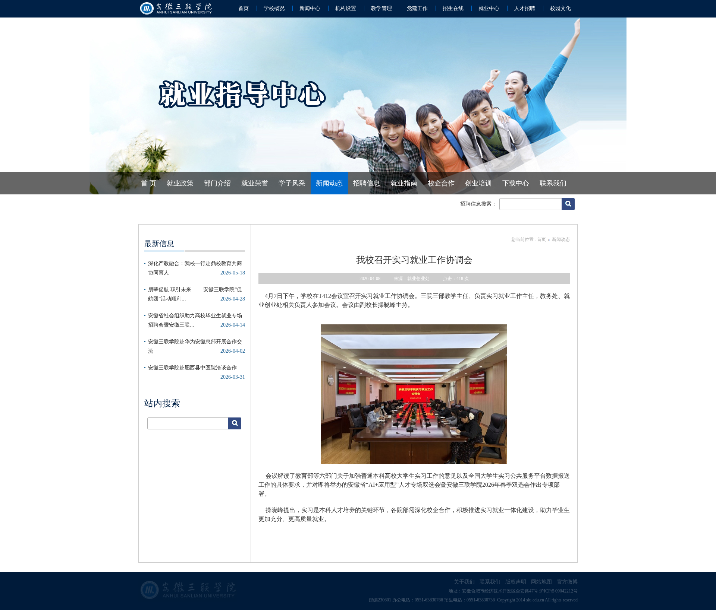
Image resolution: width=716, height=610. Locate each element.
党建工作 (417, 8)
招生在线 (453, 8)
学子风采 (292, 183)
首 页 (148, 183)
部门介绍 (217, 183)
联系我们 (553, 183)
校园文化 (560, 8)
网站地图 (541, 582)
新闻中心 (309, 8)
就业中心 (488, 8)
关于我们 (464, 582)
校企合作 (441, 183)
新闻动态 (329, 183)
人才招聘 (524, 8)
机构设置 (345, 8)
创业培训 (478, 183)
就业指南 (403, 183)
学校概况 (274, 8)
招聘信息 (366, 183)
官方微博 (567, 582)
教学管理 (381, 8)
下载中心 (515, 183)
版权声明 (515, 582)
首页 (243, 8)
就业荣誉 (254, 183)
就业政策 (180, 183)
